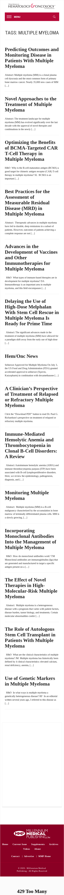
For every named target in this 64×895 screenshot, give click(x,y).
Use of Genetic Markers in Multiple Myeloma (30, 681)
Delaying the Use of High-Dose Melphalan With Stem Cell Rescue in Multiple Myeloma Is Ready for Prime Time (32, 312)
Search (54, 16)
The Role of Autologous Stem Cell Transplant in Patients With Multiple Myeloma (30, 637)
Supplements (38, 844)
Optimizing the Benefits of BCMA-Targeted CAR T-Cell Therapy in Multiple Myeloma (31, 150)
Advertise (29, 856)
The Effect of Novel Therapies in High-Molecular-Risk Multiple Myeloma (31, 588)
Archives (53, 844)
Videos (26, 849)
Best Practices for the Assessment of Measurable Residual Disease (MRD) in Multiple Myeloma (27, 203)
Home (5, 844)
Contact (15, 856)
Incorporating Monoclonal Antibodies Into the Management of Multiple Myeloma (30, 539)
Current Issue (20, 844)
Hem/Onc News (21, 356)
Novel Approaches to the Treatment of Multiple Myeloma (30, 104)
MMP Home (44, 856)
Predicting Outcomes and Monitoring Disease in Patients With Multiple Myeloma (32, 58)
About (37, 849)
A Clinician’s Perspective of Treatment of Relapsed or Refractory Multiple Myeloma (31, 397)
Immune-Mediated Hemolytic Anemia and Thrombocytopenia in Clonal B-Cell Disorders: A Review (31, 445)
